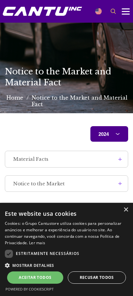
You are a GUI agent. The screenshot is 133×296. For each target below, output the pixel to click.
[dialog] (66, 249)
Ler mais (37, 243)
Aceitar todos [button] (35, 277)
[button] (66, 265)
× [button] (125, 209)
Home (14, 97)
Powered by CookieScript (29, 289)
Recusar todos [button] (97, 277)
